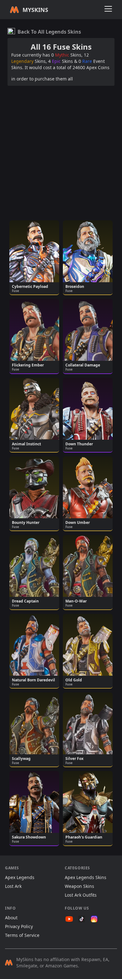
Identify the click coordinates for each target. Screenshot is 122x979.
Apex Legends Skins (85, 877)
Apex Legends (19, 877)
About (11, 918)
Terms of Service (22, 935)
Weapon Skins (79, 886)
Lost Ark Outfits (81, 895)
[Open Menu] (108, 9)
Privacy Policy (19, 926)
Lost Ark (13, 886)
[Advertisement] (61, 152)
